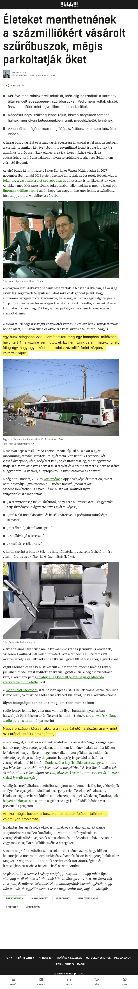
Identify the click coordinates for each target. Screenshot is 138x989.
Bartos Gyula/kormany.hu (22, 642)
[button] (14, 898)
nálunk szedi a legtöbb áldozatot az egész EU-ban (78, 762)
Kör (97, 984)
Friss (69, 984)
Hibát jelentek (25, 957)
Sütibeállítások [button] (75, 964)
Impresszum (46, 957)
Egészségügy (19, 75)
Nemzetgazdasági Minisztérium (26, 281)
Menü (13, 984)
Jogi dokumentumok (98, 957)
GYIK (9, 957)
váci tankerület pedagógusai (40, 180)
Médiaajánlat (122, 957)
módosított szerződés (22, 690)
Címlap (41, 984)
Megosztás (18, 85)
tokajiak (9, 180)
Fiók (124, 984)
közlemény (51, 479)
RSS (58, 964)
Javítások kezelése (69, 957)
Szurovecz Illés (20, 72)
